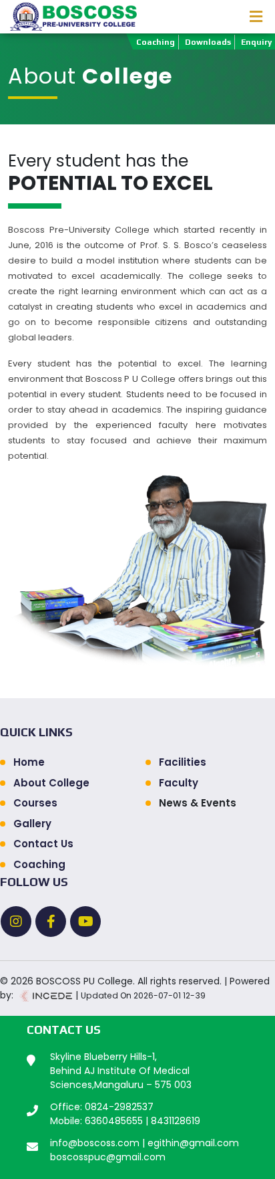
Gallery (32, 824)
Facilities (182, 762)
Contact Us (43, 844)
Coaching (155, 42)
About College (51, 783)
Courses (35, 803)
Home (29, 762)
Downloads (208, 42)
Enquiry (256, 42)
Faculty (178, 783)
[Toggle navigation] (256, 17)
